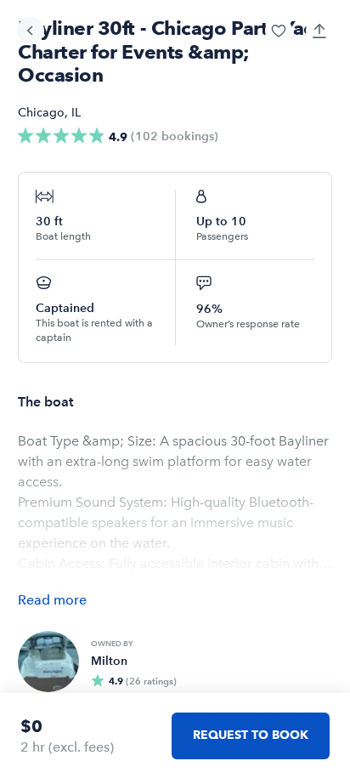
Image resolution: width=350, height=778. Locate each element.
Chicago (41, 112)
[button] (278, 30)
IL (76, 112)
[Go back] (30, 30)
